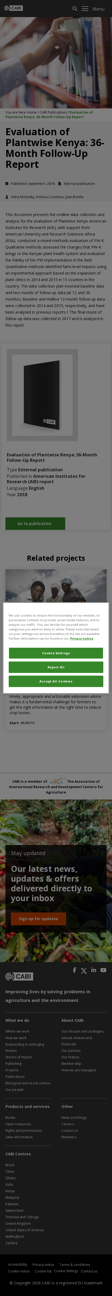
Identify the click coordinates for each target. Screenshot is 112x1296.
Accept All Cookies (55, 681)
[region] (56, 648)
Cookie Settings (56, 653)
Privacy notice (81, 638)
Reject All (56, 667)
